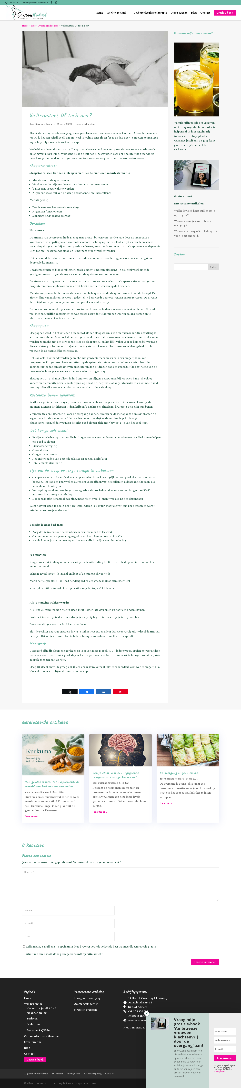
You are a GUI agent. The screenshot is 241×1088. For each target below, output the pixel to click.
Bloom (93, 1083)
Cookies (109, 1073)
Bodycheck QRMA (38, 1030)
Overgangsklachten (48, 25)
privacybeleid (220, 1071)
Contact (205, 13)
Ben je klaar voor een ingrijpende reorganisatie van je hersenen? (115, 775)
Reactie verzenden (205, 962)
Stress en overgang (85, 1010)
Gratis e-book (183, 196)
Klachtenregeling (93, 1073)
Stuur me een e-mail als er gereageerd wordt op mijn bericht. (64, 954)
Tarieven (32, 1019)
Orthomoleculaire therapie (150, 13)
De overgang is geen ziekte (179, 773)
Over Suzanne (179, 13)
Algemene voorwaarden (36, 1073)
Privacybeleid (73, 1073)
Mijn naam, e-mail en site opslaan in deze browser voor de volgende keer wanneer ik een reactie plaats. (91, 947)
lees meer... (32, 816)
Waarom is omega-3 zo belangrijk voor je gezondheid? (195, 233)
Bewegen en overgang (87, 998)
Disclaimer (57, 1073)
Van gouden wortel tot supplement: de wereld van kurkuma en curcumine (52, 784)
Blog (194, 13)
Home (99, 13)
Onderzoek (33, 1024)
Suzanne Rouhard (45, 124)
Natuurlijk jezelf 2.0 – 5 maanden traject (41, 1010)
